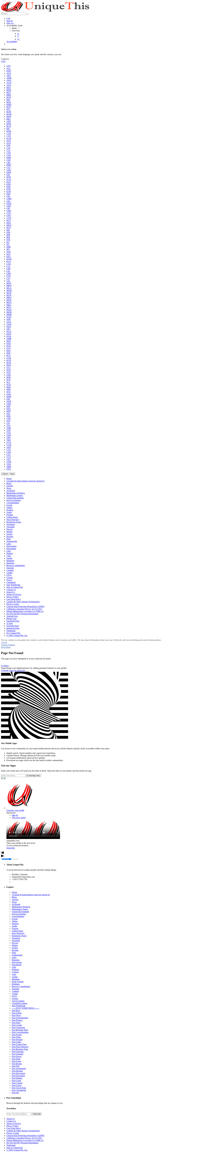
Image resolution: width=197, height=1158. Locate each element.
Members (16, 979)
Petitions (15, 969)
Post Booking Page (20, 1030)
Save (12, 474)
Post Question (18, 1051)
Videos (15, 921)
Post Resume (17, 1071)
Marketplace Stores (20, 909)
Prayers (15, 943)
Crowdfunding (18, 916)
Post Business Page (20, 1049)
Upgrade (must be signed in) (13, 670)
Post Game (16, 1080)
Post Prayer (16, 1056)
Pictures (15, 924)
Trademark (11, 1145)
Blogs (14, 897)
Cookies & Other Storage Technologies (23, 1131)
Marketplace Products (21, 907)
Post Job (15, 1092)
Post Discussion (18, 1073)
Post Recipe (17, 1064)
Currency (5, 59)
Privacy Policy (12, 1126)
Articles (15, 899)
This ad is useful (19, 817)
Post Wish (16, 1059)
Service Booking (19, 914)
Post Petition (17, 1078)
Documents (16, 965)
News (14, 902)
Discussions (17, 962)
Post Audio (16, 1042)
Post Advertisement (20, 1018)
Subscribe (10, 848)
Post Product (17, 1020)
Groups (15, 998)
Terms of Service (13, 1123)
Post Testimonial (19, 1068)
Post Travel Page (19, 1088)
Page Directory (18, 933)
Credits (15, 994)
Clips (14, 974)
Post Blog (16, 1010)
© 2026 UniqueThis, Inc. (17, 1150)
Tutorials (15, 989)
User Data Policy (13, 1128)
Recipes (15, 950)
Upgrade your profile (15, 810)
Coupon (15, 972)
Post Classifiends (19, 1090)
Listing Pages (17, 931)
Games (15, 977)
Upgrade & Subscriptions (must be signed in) (31, 895)
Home (14, 892)
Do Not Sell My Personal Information (22, 1143)
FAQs (14, 996)
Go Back (5, 665)
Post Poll (15, 1066)
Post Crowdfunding (20, 1032)
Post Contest (17, 1083)
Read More (6, 647)
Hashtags (16, 984)
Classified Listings (19, 1003)
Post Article (17, 1013)
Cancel (5, 474)
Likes (14, 957)
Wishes (15, 945)
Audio (14, 926)
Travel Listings (18, 1001)
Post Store (16, 1022)
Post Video (16, 1037)
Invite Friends (17, 981)
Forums (15, 928)
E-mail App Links (33, 776)
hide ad (15, 815)
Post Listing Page (19, 1044)
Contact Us (11, 1121)
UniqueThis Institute (20, 911)
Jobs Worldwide (18, 1006)
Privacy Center (12, 1133)
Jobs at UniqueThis (14, 1147)
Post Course (17, 1025)
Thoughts (16, 940)
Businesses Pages (19, 936)
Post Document (18, 1076)
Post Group (16, 1085)
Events (15, 919)
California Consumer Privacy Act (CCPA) (24, 1138)
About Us (10, 1119)
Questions (16, 938)
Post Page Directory (20, 1047)
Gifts (14, 967)
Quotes (15, 948)
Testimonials (17, 955)
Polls (14, 952)
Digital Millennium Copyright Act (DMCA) (25, 1140)
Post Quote (16, 1061)
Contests (15, 991)
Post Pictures (17, 1039)
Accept (4, 642)
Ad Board (16, 904)
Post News (16, 1015)
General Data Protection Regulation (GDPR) (25, 1135)
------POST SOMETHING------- (25, 1008)
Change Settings (8, 645)
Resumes (15, 960)
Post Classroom (18, 1027)
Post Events (17, 1035)
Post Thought (17, 1054)
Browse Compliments (21, 986)
